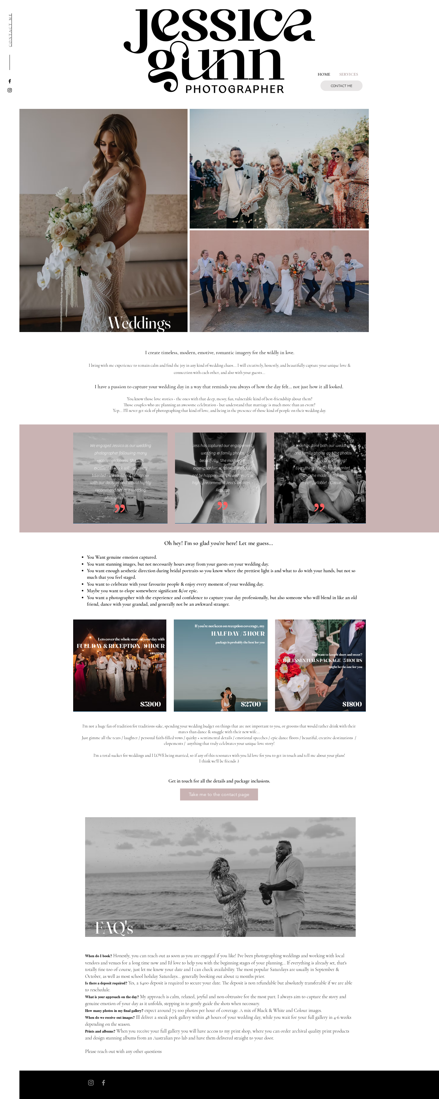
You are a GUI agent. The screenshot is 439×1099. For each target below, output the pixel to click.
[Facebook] (103, 1082)
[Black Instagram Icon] (10, 90)
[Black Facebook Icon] (10, 81)
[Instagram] (91, 1082)
